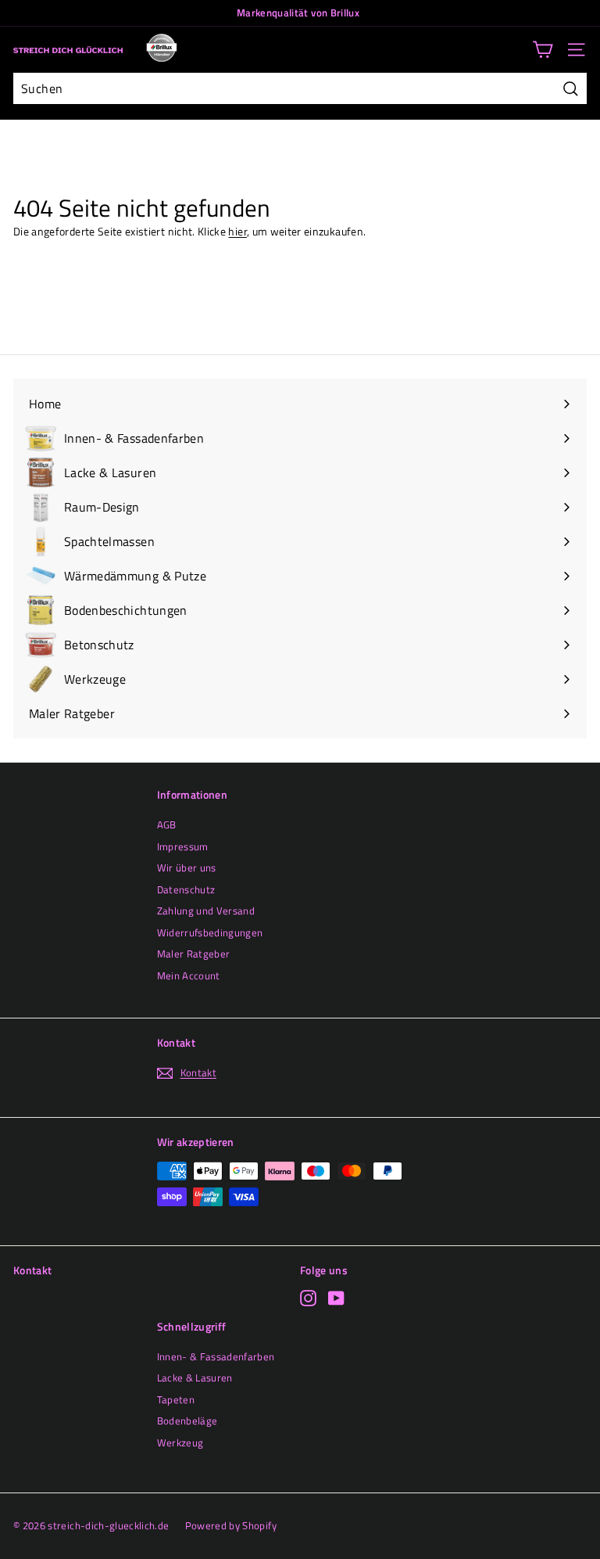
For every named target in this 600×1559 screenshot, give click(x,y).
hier (237, 231)
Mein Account (188, 975)
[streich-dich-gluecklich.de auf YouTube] (336, 1298)
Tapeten (176, 1399)
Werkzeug (180, 1442)
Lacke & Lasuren (195, 1377)
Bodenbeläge (187, 1420)
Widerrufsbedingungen (210, 932)
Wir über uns (186, 867)
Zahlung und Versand (206, 910)
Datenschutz (186, 889)
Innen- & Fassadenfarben (216, 1356)
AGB (167, 824)
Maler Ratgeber (193, 953)
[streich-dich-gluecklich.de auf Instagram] (308, 1298)
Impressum (183, 846)
